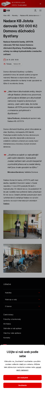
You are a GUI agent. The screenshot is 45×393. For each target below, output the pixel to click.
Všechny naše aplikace (12, 333)
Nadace (6, 204)
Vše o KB (6, 15)
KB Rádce (7, 324)
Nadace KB (17, 64)
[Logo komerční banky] (8, 10)
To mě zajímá (22, 5)
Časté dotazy (8, 315)
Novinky (15, 15)
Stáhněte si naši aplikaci (12, 328)
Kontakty (6, 338)
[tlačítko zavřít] (40, 4)
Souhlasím (22, 385)
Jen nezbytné (22, 378)
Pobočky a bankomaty (12, 319)
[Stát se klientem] (35, 10)
